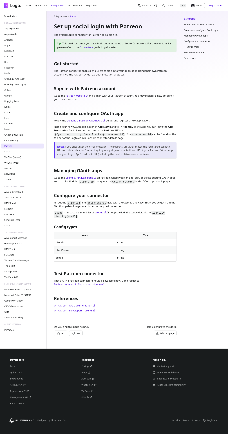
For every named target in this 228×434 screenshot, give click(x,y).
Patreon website (75, 95)
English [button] (145, 5)
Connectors (86, 47)
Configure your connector (197, 41)
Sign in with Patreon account (199, 24)
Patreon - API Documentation (75, 305)
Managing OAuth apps (196, 35)
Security (175, 420)
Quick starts (41, 5)
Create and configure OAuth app (201, 30)
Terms (186, 420)
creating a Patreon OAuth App (84, 120)
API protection (75, 5)
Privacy (196, 420)
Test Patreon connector (196, 52)
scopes (99, 212)
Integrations (57, 5)
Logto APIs (91, 5)
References (190, 58)
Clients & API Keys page (79, 177)
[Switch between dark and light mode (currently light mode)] (155, 5)
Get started (190, 18)
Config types (192, 46)
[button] (173, 5)
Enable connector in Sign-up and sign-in (77, 284)
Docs (28, 5)
